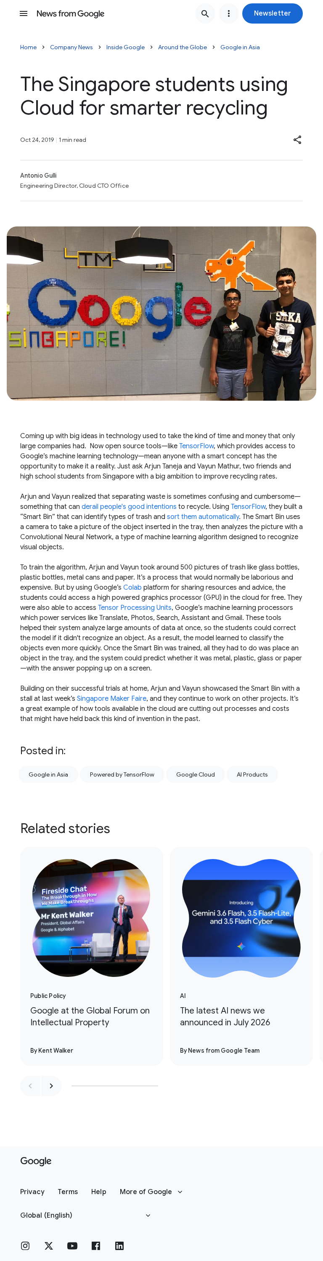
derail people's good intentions (129, 507)
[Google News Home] (70, 13)
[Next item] (51, 1086)
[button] (272, 13)
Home (28, 47)
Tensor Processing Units (135, 608)
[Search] (205, 13)
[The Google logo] (36, 1162)
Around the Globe (182, 47)
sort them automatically (203, 517)
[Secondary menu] (229, 13)
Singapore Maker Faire (111, 698)
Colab (132, 587)
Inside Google (125, 47)
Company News (71, 47)
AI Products (252, 774)
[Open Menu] (23, 13)
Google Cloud (195, 774)
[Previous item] (30, 1086)
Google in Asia (240, 47)
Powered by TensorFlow (122, 774)
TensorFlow (196, 446)
